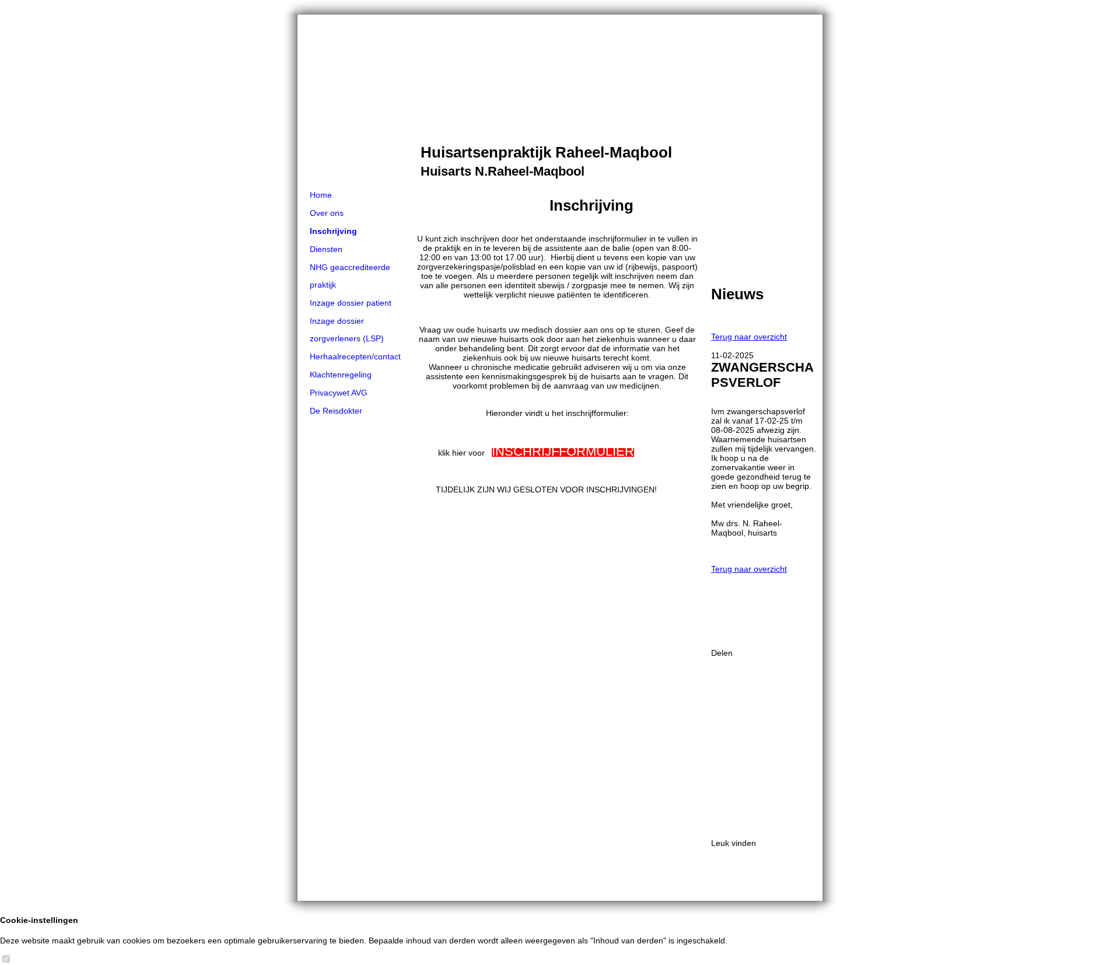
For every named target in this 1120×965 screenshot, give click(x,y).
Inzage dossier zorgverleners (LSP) (347, 329)
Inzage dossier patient (350, 302)
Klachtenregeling (341, 374)
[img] (560, 100)
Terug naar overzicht (749, 336)
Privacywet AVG (339, 392)
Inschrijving (333, 231)
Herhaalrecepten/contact (355, 356)
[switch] (6, 959)
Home (321, 195)
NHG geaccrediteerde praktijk (350, 276)
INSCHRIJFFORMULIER (563, 451)
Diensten (326, 249)
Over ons (327, 213)
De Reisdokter (336, 410)
